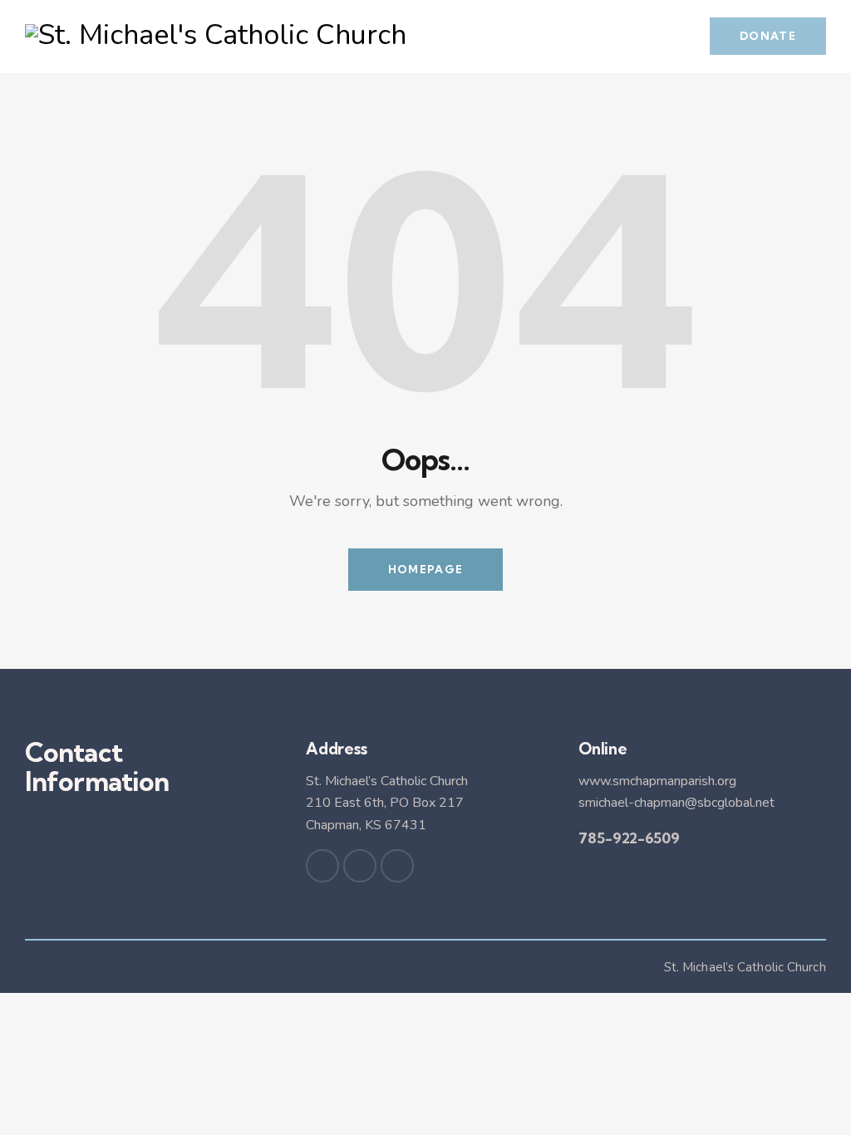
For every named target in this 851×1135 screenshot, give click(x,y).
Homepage (425, 569)
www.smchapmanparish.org (657, 781)
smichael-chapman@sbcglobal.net (676, 803)
